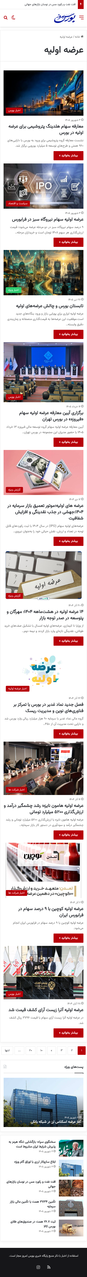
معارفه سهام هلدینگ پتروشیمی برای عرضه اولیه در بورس (45, 129)
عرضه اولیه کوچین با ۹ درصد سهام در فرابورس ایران (50, 912)
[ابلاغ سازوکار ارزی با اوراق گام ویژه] (71, 1168)
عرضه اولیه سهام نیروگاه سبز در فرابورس (47, 219)
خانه (78, 37)
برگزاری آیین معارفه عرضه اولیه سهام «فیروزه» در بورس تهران (51, 416)
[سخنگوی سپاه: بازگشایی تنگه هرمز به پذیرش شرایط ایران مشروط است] (71, 1148)
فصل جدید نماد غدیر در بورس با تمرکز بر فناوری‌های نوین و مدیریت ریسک (48, 708)
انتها (7, 1050)
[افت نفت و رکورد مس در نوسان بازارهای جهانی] (71, 1188)
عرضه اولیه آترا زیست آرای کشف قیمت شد (45, 1010)
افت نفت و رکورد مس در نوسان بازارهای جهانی (31, 1184)
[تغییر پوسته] (13, 20)
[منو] (81, 20)
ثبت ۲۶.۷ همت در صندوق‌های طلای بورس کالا (33, 1224)
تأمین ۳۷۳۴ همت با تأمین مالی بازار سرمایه (51, 4)
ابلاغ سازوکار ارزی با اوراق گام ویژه (35, 1162)
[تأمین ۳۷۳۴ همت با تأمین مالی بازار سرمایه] (71, 1208)
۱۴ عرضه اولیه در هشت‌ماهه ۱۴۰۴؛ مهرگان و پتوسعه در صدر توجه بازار (45, 615)
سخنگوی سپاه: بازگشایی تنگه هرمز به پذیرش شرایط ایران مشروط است (32, 1144)
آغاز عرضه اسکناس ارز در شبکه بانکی (56, 1122)
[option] (43, 1102)
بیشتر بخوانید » (68, 155)
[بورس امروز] (65, 18)
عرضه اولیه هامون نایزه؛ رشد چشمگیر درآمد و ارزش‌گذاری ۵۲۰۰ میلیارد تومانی (43, 809)
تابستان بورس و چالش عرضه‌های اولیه (49, 306)
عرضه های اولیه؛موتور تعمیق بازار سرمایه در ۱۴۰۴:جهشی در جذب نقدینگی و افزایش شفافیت (45, 512)
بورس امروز (28, 1256)
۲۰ (30, 1050)
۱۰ (41, 1050)
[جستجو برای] (5, 20)
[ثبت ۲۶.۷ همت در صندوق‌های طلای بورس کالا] (71, 1228)
